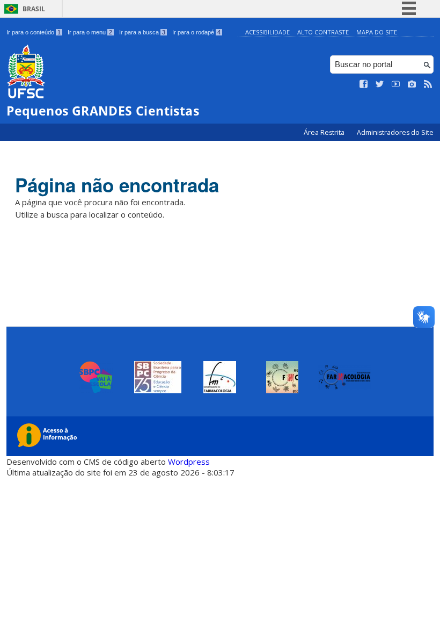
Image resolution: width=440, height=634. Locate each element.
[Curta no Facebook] (364, 84)
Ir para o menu (90, 32)
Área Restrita (325, 132)
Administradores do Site (395, 132)
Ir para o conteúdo (33, 32)
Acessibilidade (267, 32)
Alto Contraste (323, 32)
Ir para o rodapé (196, 32)
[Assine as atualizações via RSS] (428, 84)
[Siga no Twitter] (380, 84)
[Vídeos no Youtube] (396, 84)
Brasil (34, 8)
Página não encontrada (117, 184)
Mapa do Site (376, 32)
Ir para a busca (142, 32)
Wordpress (189, 461)
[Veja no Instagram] (412, 84)
